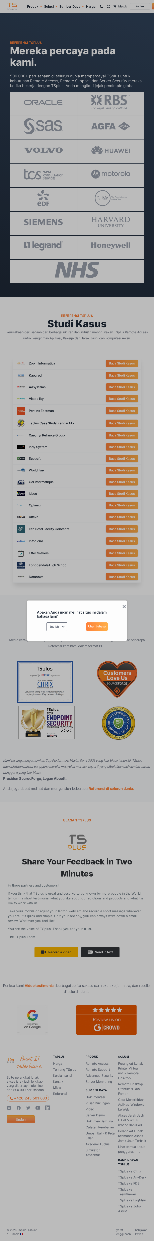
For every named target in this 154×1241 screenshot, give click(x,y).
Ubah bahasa (96, 626)
